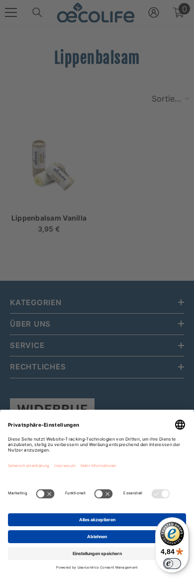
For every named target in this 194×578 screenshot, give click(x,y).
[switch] (172, 563)
